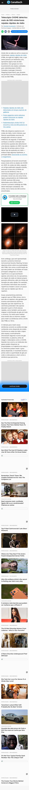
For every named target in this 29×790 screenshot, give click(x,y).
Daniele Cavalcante (10, 26)
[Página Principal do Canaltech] (14, 3)
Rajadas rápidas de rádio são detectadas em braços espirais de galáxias (14, 110)
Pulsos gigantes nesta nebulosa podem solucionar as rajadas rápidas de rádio (14, 117)
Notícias (8, 14)
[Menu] (2, 3)
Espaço (18, 14)
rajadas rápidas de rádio (18, 55)
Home (2, 14)
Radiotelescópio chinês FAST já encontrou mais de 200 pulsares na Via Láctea (15, 125)
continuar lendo (15, 386)
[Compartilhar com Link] (9, 31)
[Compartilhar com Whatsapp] (2, 31)
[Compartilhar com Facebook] (6, 31)
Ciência (13, 14)
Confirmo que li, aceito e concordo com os (15, 35)
